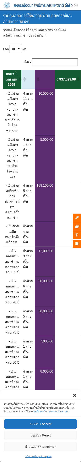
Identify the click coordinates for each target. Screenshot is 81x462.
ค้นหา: (27, 61)
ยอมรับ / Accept (40, 424)
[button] (75, 395)
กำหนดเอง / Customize (40, 447)
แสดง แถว (14, 49)
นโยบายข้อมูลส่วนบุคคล (38, 456)
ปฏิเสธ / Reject (41, 435)
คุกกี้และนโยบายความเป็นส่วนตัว (51, 411)
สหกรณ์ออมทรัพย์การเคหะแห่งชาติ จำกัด (43, 5)
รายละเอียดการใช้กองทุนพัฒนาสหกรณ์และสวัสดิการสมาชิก (37, 18)
